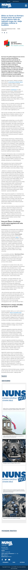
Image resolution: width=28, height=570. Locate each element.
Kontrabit (15, 568)
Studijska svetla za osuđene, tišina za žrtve (11, 463)
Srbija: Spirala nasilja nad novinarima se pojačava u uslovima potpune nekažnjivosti (13, 436)
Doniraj (8, 1)
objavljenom (14, 89)
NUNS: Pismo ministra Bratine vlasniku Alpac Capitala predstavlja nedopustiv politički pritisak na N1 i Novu (14, 409)
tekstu (17, 237)
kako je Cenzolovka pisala (15, 312)
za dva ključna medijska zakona (15, 82)
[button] (24, 5)
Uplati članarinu (16, 1)
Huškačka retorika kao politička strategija (11, 518)
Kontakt (2, 1)
